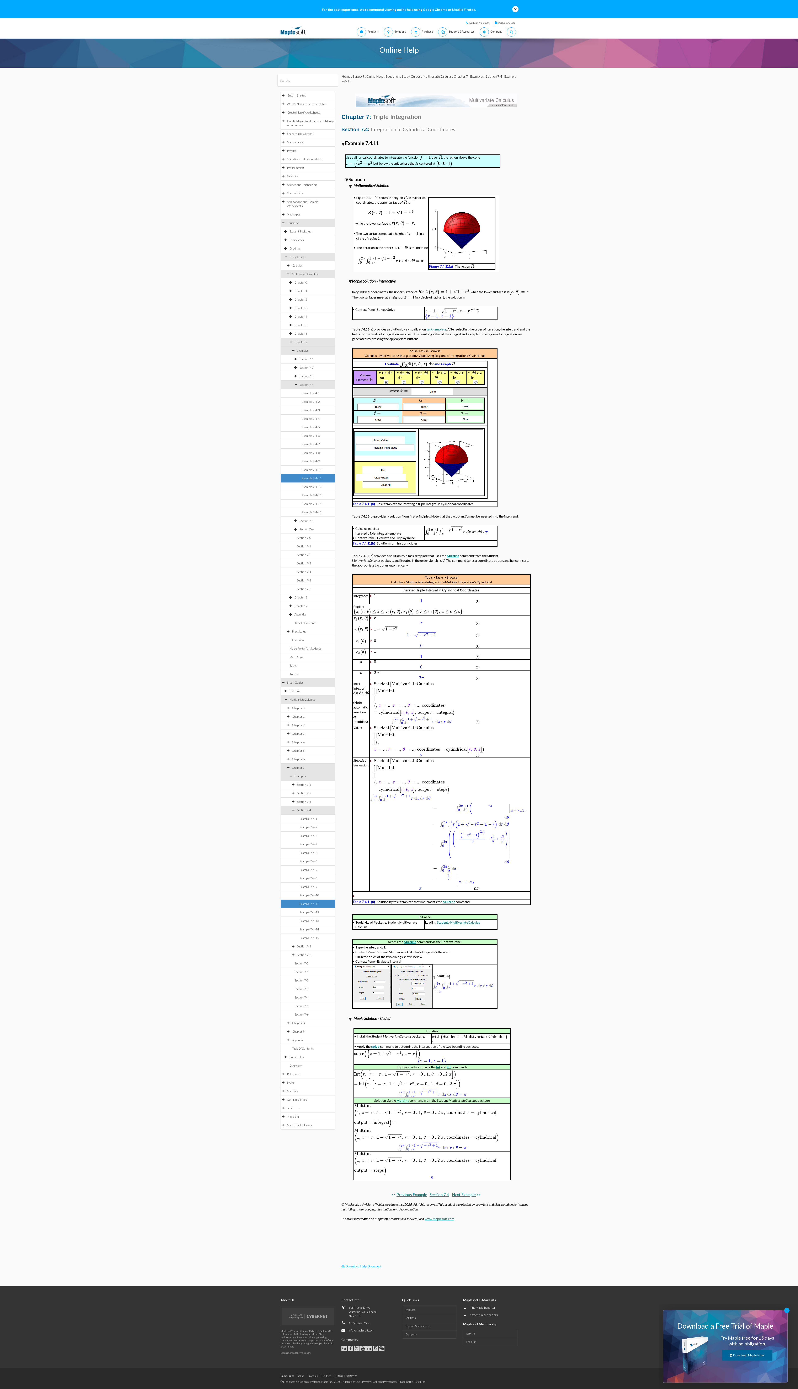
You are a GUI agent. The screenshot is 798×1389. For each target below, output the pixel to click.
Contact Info (350, 1300)
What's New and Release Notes (306, 104)
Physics (292, 150)
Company (411, 1334)
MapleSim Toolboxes (299, 1125)
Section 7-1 (306, 359)
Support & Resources (417, 1326)
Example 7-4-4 (311, 418)
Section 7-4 (306, 384)
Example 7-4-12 (311, 486)
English (300, 1376)
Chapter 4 (300, 316)
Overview (298, 640)
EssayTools (296, 240)
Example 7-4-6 (311, 435)
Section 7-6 (306, 529)
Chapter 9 (300, 606)
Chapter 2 (300, 299)
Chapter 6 (300, 333)
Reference (293, 1074)
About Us (287, 1300)
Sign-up (470, 1333)
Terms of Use (352, 1381)
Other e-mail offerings (484, 1315)
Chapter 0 (300, 282)
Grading (294, 248)
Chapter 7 (300, 342)
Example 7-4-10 (311, 469)
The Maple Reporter (482, 1307)
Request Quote (506, 22)
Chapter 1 (300, 291)
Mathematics (295, 142)
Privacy (366, 1381)
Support (358, 76)
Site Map (420, 1381)
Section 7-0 (304, 538)
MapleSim (293, 1116)
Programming (295, 167)
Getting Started (296, 95)
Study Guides (297, 257)
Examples (303, 350)
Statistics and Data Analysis (304, 159)
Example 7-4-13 (311, 495)
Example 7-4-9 (311, 461)
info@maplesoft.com (361, 1330)
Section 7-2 (306, 367)
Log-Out (471, 1342)
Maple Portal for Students (305, 648)
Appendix (300, 614)
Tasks (293, 665)
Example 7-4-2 (311, 401)
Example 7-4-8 (311, 452)
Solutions (410, 1317)
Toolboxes (293, 1108)
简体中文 (351, 1376)
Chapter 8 (300, 597)
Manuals (292, 1091)
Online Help (374, 76)
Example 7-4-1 (311, 393)
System (291, 1082)
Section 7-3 (306, 376)
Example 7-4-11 (311, 478)
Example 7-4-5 (311, 427)
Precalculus (299, 631)
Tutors (293, 674)
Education (293, 223)
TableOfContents (305, 623)
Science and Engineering (301, 184)
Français (313, 1376)
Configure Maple (297, 1099)
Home (346, 76)
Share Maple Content (300, 133)
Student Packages (300, 231)
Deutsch (326, 1376)
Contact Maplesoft (479, 22)
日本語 (339, 1376)
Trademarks (406, 1381)
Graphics (292, 176)
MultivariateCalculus (305, 274)
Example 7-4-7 (311, 444)
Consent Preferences (385, 1381)
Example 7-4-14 (311, 503)
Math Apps (293, 214)
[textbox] (425, 157)
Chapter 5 (300, 325)
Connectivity (295, 193)
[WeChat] (381, 1348)
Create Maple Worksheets (303, 112)
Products (410, 1309)
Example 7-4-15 (311, 512)
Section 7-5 (306, 521)
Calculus (297, 265)
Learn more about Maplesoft (295, 1352)
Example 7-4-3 (311, 410)
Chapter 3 (300, 308)
